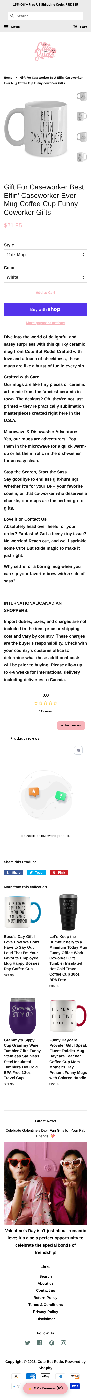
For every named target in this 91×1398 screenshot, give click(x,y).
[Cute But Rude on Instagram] (63, 1344)
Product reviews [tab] (24, 738)
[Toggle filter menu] (78, 750)
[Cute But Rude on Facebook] (39, 1344)
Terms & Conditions (45, 1305)
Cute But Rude (50, 1362)
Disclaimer (45, 1319)
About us (46, 1283)
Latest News (45, 1121)
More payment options (45, 323)
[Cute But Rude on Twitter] (27, 1344)
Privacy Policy (45, 1312)
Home (8, 77)
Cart (83, 27)
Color (9, 267)
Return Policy (45, 1298)
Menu (15, 27)
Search (45, 1276)
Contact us (45, 1290)
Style (9, 245)
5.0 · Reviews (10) (48, 1388)
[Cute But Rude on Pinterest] (51, 1344)
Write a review (71, 725)
